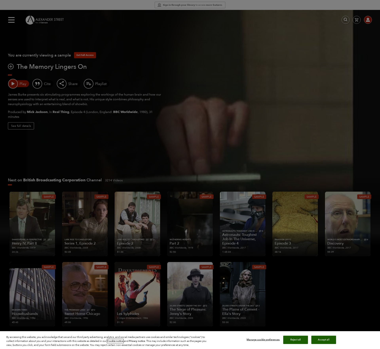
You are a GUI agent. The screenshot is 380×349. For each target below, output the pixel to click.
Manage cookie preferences (263, 339)
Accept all (323, 339)
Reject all (295, 339)
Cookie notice (115, 341)
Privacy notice (137, 341)
